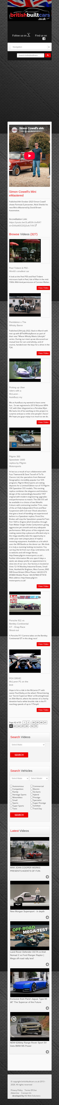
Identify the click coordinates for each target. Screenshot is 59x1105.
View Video (43, 288)
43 (15, 726)
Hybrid (36, 794)
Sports (15, 803)
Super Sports (18, 805)
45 (23, 726)
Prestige (36, 797)
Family (15, 792)
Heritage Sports (19, 794)
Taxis (15, 808)
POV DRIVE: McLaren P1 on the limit (18, 681)
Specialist (37, 800)
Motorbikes (17, 797)
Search (19, 754)
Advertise (15, 1093)
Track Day (37, 808)
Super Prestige (39, 803)
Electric (36, 789)
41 (45, 722)
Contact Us (26, 1093)
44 (19, 726)
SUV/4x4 (36, 805)
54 (32, 726)
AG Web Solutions (32, 1095)
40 (41, 722)
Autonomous (18, 786)
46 (27, 726)
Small (15, 800)
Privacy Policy (16, 1090)
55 (36, 726)
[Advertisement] (29, 91)
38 (33, 722)
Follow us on (19, 35)
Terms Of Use (31, 1090)
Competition (18, 789)
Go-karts (37, 792)
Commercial (38, 786)
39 (37, 722)
